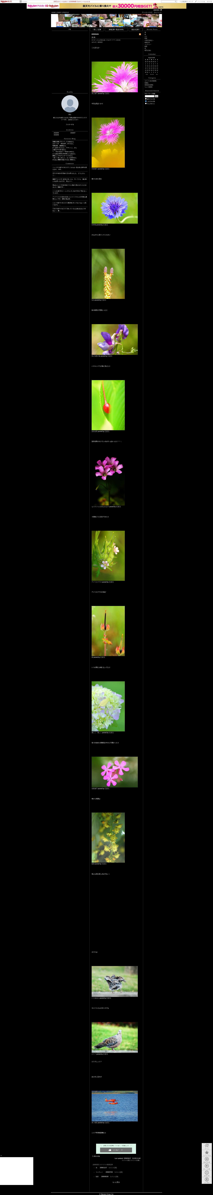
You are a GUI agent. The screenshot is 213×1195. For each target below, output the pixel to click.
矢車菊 (94, 225)
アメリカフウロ (97, 582)
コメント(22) (118, 1172)
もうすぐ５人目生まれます (100, 506)
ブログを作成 (201, 1)
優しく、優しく (97, 732)
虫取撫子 (94, 788)
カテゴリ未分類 (149, 81)
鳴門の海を (148, 50)
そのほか (24, 1)
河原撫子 (94, 169)
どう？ (94, 1054)
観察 (97, 1176)
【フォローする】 (147, 12)
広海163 (55, 208)
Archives (70, 130)
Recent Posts (152, 29)
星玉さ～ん (63, 191)
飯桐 (93, 864)
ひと (146, 36)
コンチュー (99, 1172)
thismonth (152, 74)
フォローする (207, 1155)
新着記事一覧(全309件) (116, 29)
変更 (146, 38)
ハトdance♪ (95, 998)
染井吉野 (94, 431)
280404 (157, 10)
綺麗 (61, 173)
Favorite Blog (70, 138)
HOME (53, 12)
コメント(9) (125, 1160)
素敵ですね (68, 185)
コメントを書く (135, 1160)
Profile (70, 92)
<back (147, 74)
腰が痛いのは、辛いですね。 (74, 179)
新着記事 (206, 1176)
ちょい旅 (147, 87)
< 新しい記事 (97, 29)
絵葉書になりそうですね (71, 197)
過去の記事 (206, 1162)
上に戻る (206, 1182)
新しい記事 (206, 1169)
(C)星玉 (107, 93)
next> (157, 74)
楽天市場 (209, 1)
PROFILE (66, 12)
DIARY (59, 12)
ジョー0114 (56, 167)
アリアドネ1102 (57, 197)
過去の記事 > (135, 29)
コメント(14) (114, 1176)
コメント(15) (112, 1168)
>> (186, 1)
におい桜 (55, 203)
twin (93, 300)
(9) (94, 37)
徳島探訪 (100, 42)
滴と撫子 (94, 93)
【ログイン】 (157, 12)
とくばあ (55, 191)
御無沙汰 (147, 42)
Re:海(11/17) (65, 167)
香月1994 (55, 173)
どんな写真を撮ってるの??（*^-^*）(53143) (108, 40)
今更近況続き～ (149, 40)
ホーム (207, 1148)
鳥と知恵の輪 (96, 356)
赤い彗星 (94, 1122)
